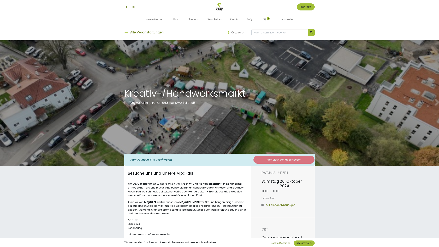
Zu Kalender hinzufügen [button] (280, 205)
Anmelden (287, 19)
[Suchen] (311, 32)
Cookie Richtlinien (280, 243)
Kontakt (306, 7)
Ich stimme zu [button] (304, 243)
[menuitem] (176, 19)
